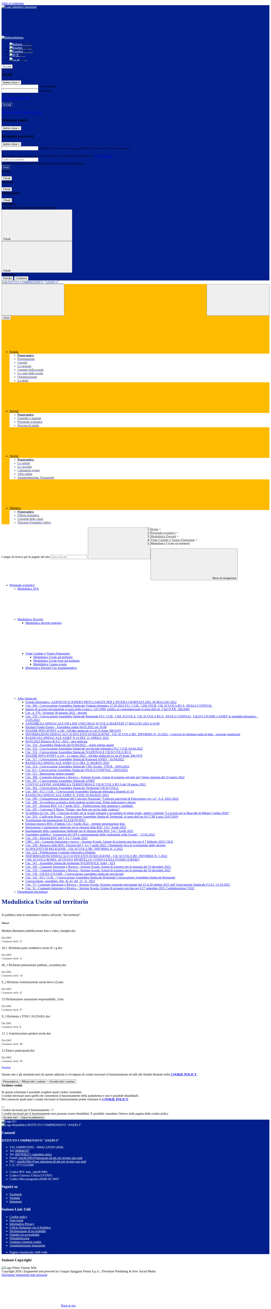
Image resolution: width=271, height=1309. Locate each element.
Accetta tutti (62, 1081)
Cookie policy (18, 1216)
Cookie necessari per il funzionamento (26, 1110)
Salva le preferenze (32, 1117)
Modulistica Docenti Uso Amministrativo (51, 668)
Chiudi (6, 178)
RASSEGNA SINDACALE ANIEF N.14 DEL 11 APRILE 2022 (67, 738)
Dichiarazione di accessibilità (28, 1231)
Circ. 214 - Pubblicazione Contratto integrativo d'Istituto (60, 852)
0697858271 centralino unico (33, 1154)
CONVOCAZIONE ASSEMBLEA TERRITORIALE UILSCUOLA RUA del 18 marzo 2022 (85, 784)
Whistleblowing (19, 1238)
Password (45, 90)
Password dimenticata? (16, 97)
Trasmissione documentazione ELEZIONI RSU (55, 820)
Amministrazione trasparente (27, 1245)
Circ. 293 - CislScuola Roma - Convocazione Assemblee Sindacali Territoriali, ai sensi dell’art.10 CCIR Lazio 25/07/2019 (101, 816)
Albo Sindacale (27, 698)
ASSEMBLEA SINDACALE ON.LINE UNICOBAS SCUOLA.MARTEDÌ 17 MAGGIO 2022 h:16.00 (92, 723)
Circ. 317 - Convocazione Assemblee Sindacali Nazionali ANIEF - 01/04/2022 (74, 759)
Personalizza (10, 1081)
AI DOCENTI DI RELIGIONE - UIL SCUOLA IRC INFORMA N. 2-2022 (74, 849)
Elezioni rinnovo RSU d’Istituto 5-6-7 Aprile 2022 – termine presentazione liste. (75, 823)
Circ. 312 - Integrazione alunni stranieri (49, 773)
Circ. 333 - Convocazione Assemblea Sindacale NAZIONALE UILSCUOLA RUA (78, 752)
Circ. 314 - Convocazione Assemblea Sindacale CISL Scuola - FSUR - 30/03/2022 (77, 766)
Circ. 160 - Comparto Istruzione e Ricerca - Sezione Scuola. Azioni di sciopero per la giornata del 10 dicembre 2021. (98, 866)
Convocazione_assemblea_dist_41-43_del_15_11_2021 (60, 881)
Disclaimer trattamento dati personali (24, 1275)
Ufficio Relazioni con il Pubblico (30, 1227)
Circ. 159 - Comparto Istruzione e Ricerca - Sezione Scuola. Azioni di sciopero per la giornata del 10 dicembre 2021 (98, 870)
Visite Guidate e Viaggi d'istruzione (173, 540)
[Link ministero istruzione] (19, 7)
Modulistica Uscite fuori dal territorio (56, 660)
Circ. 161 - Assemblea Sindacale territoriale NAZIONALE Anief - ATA (70, 863)
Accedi (7, 66)
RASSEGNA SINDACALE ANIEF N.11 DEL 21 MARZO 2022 (67, 763)
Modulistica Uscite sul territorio (53, 657)
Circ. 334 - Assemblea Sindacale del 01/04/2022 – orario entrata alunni (69, 745)
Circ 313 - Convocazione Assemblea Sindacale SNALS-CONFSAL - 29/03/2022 (76, 770)
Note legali (16, 1220)
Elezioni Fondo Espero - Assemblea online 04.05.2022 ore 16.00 (66, 727)
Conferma (21, 278)
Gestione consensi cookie (25, 1242)
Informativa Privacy (22, 1224)
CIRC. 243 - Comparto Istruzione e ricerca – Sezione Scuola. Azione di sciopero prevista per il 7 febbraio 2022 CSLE (99, 841)
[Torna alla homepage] (135, 282)
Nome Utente (47, 86)
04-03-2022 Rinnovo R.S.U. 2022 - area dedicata (56, 741)
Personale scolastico (163, 532)
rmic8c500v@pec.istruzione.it (51, 1161)
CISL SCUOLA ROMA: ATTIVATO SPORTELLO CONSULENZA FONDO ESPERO (82, 859)
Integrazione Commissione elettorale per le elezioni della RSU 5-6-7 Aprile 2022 (75, 827)
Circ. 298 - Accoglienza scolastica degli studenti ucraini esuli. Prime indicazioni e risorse (80, 802)
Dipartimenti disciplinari (32, 891)
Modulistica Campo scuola (50, 664)
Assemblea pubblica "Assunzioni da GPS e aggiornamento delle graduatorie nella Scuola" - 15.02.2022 (90, 834)
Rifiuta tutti (34, 1081)
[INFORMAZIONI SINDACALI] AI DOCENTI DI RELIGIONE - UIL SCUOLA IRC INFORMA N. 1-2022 (96, 856)
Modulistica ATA (28, 588)
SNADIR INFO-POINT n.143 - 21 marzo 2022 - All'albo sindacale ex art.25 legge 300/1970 (83, 755)
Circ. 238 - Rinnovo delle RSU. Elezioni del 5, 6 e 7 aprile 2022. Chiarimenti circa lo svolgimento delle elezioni (95, 845)
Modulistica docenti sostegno (43, 623)
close (6, 317)
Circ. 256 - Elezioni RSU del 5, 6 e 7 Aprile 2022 (56, 838)
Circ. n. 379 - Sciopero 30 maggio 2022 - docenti (56, 712)
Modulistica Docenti (163, 536)
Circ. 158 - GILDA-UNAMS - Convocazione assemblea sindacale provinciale (74, 874)
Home (154, 529)
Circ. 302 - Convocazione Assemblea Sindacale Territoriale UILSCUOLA (72, 788)
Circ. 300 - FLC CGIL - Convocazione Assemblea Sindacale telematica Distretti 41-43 (79, 791)
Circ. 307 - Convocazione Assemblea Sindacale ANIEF (60, 780)
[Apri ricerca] (238, 300)
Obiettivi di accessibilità (24, 1234)
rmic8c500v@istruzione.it (50, 1158)
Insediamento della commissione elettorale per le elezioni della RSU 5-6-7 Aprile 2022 (79, 831)
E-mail (43, 148)
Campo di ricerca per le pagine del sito (26, 557)
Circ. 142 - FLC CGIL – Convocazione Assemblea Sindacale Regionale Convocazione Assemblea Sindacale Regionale (100, 877)
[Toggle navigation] (33, 300)
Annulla (7, 278)
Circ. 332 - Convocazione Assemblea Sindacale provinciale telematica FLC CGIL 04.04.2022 (84, 748)
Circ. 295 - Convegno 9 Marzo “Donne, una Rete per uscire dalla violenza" (72, 809)
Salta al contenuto (13, 3)
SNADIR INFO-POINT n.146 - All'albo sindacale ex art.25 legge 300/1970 (73, 730)
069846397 (22, 1150)
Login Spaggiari (103, 155)
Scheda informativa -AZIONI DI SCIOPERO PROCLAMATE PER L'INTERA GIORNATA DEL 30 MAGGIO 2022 (101, 702)
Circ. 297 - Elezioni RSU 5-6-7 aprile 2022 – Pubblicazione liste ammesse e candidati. (79, 806)
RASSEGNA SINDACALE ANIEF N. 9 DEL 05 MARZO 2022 (67, 795)
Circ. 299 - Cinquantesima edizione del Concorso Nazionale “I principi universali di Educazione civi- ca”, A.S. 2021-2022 (102, 798)
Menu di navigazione (224, 578)
